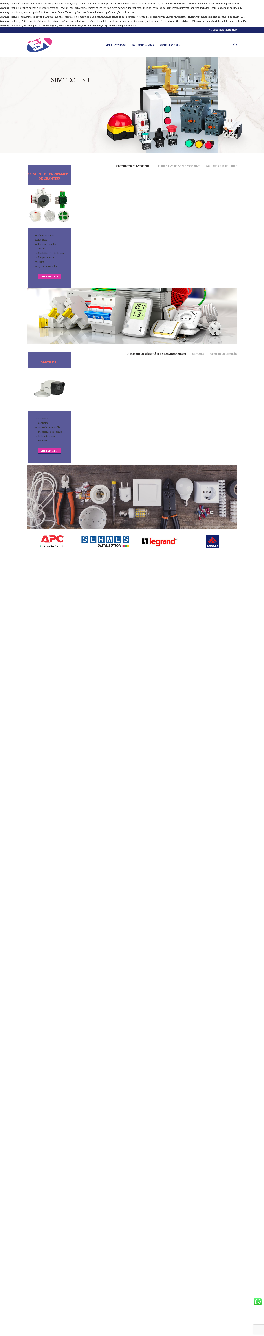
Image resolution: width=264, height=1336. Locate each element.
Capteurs (43, 422)
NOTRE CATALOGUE (115, 44)
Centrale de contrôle (49, 427)
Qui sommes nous (62, 109)
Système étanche (47, 266)
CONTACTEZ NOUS (170, 44)
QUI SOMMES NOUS (143, 44)
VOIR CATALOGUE (49, 276)
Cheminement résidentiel (44, 237)
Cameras (43, 418)
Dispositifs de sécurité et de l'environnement (156, 354)
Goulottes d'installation (221, 166)
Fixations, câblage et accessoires (48, 246)
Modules (42, 440)
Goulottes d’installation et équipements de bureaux (49, 257)
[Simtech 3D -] (39, 45)
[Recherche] (235, 45)
